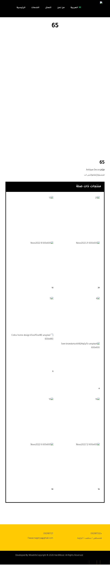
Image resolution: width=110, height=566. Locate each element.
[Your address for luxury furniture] (94, 9)
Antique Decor (93, 170)
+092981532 (96, 534)
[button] (101, 175)
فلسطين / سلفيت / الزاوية (89, 538)
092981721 (48, 534)
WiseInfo (33, 555)
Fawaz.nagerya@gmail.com (40, 538)
